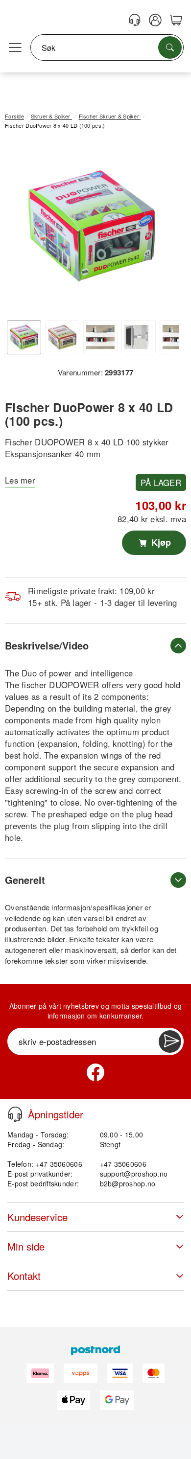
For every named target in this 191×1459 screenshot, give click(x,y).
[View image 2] (62, 337)
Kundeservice (37, 1217)
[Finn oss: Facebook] (95, 1072)
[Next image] (164, 228)
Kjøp (160, 542)
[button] (91, 225)
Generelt (25, 880)
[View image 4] (138, 337)
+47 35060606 (123, 1164)
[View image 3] (100, 337)
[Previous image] (19, 228)
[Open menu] (15, 48)
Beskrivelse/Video (47, 645)
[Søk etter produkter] (170, 47)
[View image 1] (24, 337)
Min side (26, 1246)
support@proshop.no (134, 1174)
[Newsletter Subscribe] (170, 1041)
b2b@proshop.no (128, 1183)
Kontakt (24, 1276)
